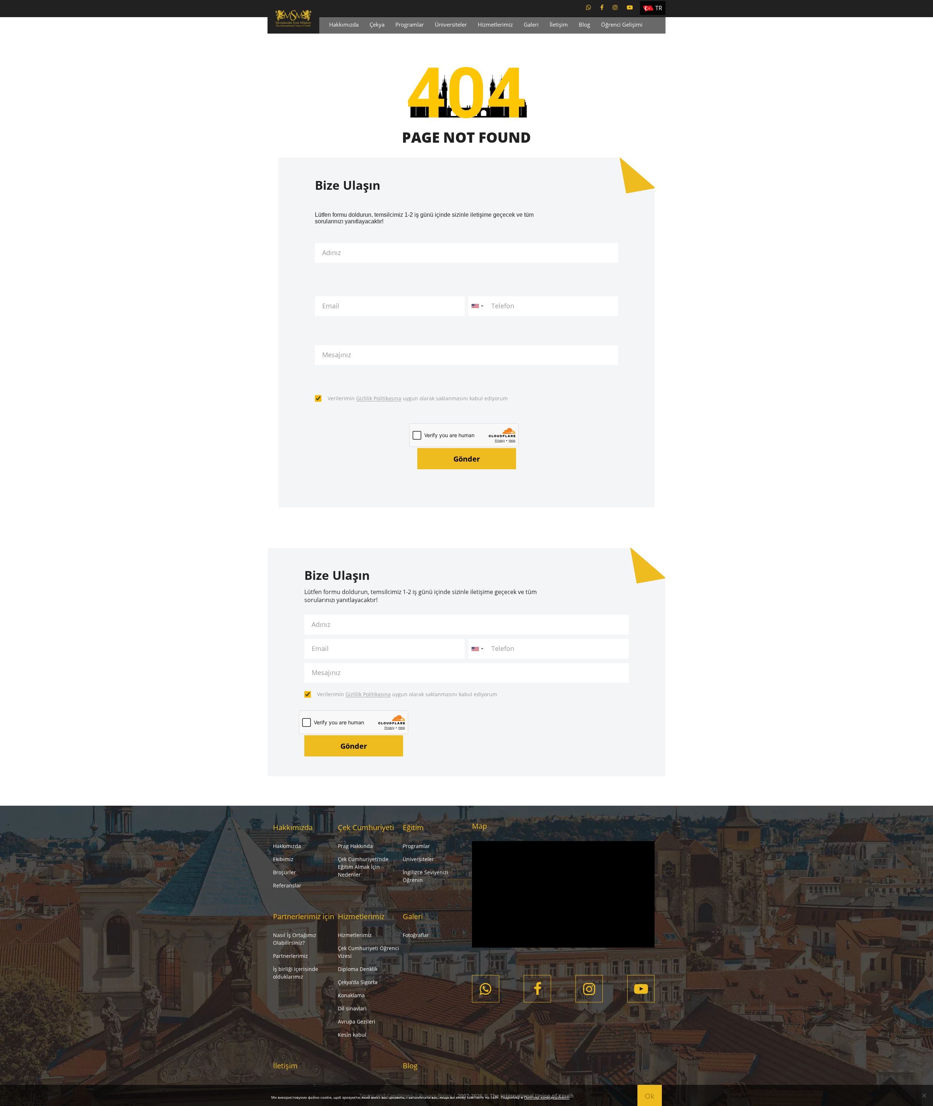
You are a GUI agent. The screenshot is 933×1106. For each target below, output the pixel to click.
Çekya (377, 24)
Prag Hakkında (355, 846)
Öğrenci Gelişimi (622, 24)
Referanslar (287, 885)
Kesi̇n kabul (352, 1034)
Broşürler (284, 872)
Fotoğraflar (416, 935)
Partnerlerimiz (290, 955)
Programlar (409, 24)
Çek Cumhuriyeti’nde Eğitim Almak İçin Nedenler (363, 867)
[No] (924, 1095)
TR (658, 8)
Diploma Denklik (358, 969)
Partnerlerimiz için (303, 916)
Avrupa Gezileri (356, 1021)
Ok (650, 1096)
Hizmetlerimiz (495, 24)
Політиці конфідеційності (546, 1097)
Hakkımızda (344, 24)
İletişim (559, 24)
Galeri (531, 24)
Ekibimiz (283, 859)
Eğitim (413, 827)
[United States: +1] (477, 306)
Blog (584, 24)
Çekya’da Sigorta (358, 982)
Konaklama (351, 995)
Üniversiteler (451, 24)
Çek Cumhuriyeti (366, 827)
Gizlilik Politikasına (378, 398)
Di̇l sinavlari (352, 1008)
